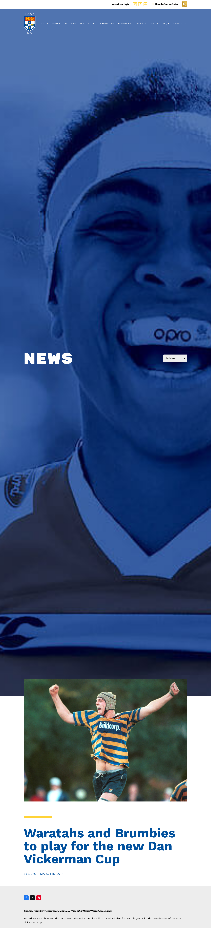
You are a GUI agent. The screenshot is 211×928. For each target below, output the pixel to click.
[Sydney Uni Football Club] (29, 23)
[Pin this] (38, 897)
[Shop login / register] (152, 4)
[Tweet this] (32, 897)
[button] (184, 4)
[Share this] (26, 897)
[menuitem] (44, 23)
